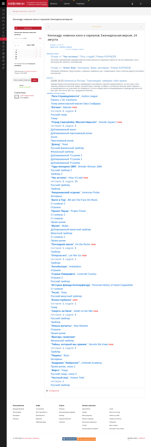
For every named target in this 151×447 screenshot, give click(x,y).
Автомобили (86, 409)
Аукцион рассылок (65, 419)
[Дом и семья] (3, 24)
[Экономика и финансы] (3, 64)
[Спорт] (3, 53)
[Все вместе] (3, 10)
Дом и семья (113, 425)
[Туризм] (3, 60)
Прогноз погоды (114, 412)
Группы (67, 3)
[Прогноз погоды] (3, 49)
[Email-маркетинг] (3, 67)
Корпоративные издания (67, 412)
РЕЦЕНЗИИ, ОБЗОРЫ (53, 53)
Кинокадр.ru (53, 44)
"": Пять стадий (78, 56)
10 (16, 52)
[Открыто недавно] (3, 13)
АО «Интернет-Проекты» (31, 438)
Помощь (15, 419)
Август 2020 (31, 45)
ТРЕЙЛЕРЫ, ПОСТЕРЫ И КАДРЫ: (56, 93)
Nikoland (142, 438)
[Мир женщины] (3, 28)
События (62, 422)
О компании (40, 409)
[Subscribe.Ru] (16, 3)
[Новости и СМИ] (3, 42)
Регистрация (17, 412)
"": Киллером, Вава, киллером (85, 67)
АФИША (52, 47)
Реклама (62, 409)
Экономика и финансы (89, 422)
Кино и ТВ (32, 11)
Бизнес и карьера (87, 419)
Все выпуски (96, 27)
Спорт (111, 409)
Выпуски (53, 3)
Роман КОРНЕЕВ (25, 87)
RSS (40, 38)
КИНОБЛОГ (50, 78)
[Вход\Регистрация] (132, 3)
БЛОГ (56, 47)
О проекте (81, 49)
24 (16, 57)
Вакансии (39, 419)
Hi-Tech (84, 425)
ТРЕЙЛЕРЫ (62, 47)
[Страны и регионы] (3, 57)
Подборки (80, 3)
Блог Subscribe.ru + (42, 412)
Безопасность (40, 415)
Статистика (19, 92)
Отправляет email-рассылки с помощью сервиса (37, 3)
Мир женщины (87, 415)
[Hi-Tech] (3, 31)
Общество (112, 422)
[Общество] (3, 46)
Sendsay (61, 415)
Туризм (84, 412)
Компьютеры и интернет (90, 429)
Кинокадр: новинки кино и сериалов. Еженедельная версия (42, 19)
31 (16, 59)
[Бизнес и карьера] (3, 21)
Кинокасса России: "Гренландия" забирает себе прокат (89, 80)
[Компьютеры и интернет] (3, 35)
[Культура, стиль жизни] (3, 39)
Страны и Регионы (115, 419)
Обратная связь (41, 422)
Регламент (16, 415)
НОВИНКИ (69, 47)
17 (16, 54)
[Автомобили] (3, 17)
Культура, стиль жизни (20, 11)
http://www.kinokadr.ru (30, 71)
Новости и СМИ (114, 415)
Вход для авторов (18, 409)
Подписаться (28, 28)
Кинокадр (75, 49)
